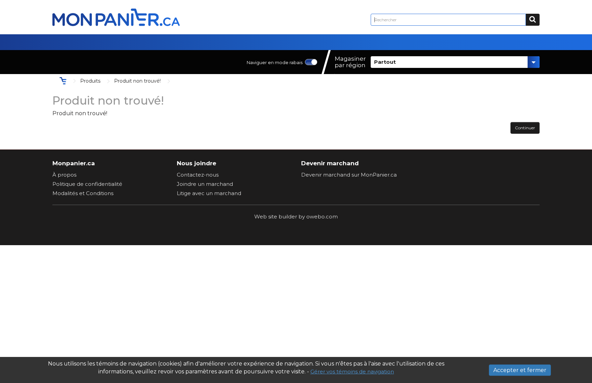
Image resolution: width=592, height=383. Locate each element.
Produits (90, 81)
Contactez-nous (198, 174)
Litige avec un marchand (209, 193)
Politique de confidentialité (87, 184)
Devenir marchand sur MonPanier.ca (349, 174)
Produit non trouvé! (137, 81)
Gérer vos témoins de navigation (352, 371)
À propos (64, 174)
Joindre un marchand (205, 184)
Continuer (525, 127)
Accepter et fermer (519, 370)
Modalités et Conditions (82, 193)
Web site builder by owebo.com (296, 216)
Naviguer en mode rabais (275, 62)
